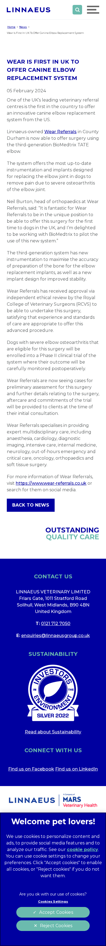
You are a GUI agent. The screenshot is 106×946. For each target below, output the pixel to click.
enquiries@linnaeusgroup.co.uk (55, 635)
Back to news (30, 505)
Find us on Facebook (31, 769)
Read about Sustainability (53, 731)
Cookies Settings (53, 901)
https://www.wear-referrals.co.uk (51, 483)
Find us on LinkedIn (76, 769)
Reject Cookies (56, 925)
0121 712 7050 (55, 623)
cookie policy (82, 849)
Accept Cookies (56, 912)
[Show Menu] (93, 9)
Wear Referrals (60, 131)
